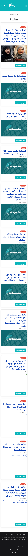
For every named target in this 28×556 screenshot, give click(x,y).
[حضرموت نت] (14, 5)
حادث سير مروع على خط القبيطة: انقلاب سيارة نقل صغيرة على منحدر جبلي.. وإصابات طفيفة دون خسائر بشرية (15, 320)
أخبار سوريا (23, 272)
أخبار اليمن (23, 27)
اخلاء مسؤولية (6, 546)
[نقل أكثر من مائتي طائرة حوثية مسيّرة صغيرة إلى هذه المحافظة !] (14, 252)
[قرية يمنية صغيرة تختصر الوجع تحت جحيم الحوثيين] (14, 128)
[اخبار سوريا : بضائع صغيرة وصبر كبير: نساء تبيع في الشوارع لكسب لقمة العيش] (14, 292)
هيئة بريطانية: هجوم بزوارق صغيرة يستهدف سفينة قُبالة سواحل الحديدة (14, 446)
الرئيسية (15, 14)
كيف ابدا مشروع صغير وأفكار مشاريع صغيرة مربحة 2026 (14, 152)
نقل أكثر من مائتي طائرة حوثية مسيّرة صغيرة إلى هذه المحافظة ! (14, 236)
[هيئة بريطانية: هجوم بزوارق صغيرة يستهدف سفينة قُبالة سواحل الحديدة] (14, 463)
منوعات (23, 73)
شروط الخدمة (16, 549)
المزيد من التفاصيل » (20, 65)
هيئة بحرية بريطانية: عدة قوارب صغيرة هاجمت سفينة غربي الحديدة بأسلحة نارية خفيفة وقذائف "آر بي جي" (14, 491)
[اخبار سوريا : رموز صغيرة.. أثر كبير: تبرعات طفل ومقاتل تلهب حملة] (14, 422)
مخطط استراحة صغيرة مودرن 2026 (14, 77)
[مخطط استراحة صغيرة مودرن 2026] (14, 91)
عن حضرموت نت (21, 546)
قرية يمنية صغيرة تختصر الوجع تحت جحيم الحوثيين (16, 114)
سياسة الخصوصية (13, 546)
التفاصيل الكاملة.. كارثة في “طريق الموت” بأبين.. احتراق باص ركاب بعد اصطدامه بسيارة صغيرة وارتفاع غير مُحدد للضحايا (14, 193)
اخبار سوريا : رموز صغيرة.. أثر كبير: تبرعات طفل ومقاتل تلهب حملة (14, 406)
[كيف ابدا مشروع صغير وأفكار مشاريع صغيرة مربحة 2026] (14, 166)
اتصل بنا (10, 549)
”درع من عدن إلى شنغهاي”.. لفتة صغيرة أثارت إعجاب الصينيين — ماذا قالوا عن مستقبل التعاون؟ (15, 364)
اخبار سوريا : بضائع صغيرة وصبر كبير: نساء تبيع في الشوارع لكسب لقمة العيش (15, 277)
